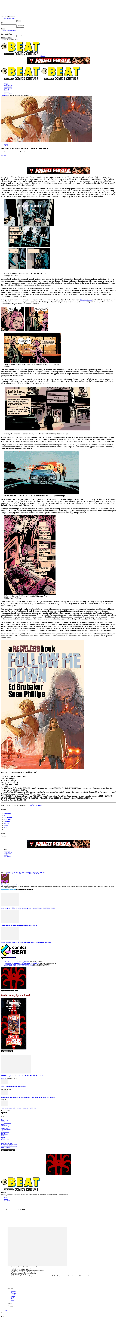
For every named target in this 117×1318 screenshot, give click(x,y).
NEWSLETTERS (8, 93)
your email (19, 36)
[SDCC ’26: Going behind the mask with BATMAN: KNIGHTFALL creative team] (16, 1073)
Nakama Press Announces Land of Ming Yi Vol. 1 (16, 962)
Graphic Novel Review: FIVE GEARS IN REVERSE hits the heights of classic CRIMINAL (26, 942)
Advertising (7, 1200)
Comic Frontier (7, 1123)
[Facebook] (3, 161)
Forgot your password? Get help (8, 30)
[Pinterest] (16, 161)
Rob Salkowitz (4, 1134)
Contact (6, 1199)
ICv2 (2, 1130)
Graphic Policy (4, 1128)
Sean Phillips (7, 856)
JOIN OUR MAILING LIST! (10, 18)
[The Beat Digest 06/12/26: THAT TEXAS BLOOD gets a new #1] (10, 922)
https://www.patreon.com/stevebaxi (9, 884)
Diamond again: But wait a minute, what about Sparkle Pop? (18, 1108)
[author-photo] (5, 882)
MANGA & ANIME (8, 85)
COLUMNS (6, 90)
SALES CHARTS (8, 88)
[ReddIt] (28, 161)
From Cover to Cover (6, 1127)
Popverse (3, 1133)
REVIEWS (6, 89)
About (5, 1197)
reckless (6, 855)
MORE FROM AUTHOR (24, 889)
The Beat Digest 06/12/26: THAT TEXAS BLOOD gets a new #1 (19, 925)
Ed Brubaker (7, 851)
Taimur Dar (3, 1078)
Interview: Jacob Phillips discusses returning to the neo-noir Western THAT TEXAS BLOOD (28, 908)
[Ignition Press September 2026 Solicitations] (4, 1083)
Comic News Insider (5, 1147)
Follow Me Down (8, 852)
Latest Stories (10, 957)
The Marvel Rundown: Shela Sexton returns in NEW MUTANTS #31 (22, 873)
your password (20, 27)
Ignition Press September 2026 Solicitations (13, 1086)
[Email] (34, 161)
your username (20, 25)
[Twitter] (10, 161)
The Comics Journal (6, 1139)
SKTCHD (3, 1137)
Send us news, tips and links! (15, 995)
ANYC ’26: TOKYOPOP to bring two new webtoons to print (18, 965)
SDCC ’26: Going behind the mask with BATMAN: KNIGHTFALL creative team (23, 1076)
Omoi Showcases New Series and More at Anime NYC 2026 (18, 964)
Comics (6, 144)
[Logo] (21, 80)
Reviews (6, 95)
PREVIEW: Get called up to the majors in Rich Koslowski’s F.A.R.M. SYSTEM (26, 872)
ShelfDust (3, 1136)
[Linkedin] (22, 161)
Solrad (2, 1138)
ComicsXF (3, 1124)
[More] (47, 162)
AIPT (2, 1119)
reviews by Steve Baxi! (34, 805)
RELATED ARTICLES (8, 889)
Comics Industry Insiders (7, 1143)
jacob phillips (7, 853)
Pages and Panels (5, 1132)
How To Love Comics (6, 1129)
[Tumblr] (40, 161)
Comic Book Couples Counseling (9, 1146)
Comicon (3, 1121)
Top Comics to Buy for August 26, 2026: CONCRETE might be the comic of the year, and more (28, 1097)
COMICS (6, 83)
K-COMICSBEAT (8, 87)
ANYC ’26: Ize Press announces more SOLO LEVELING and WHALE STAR (21, 963)
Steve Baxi (3, 155)
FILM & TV (6, 84)
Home (2, 95)
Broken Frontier (5, 1120)
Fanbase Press (4, 1125)
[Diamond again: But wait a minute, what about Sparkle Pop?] (4, 1105)
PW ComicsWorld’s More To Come (9, 1144)
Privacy (2, 31)
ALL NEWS (6, 92)
